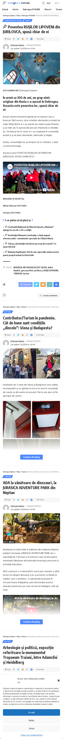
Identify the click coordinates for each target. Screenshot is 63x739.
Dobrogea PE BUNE (13, 20)
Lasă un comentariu (50, 295)
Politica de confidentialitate (31, 735)
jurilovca (38, 270)
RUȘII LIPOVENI (51, 270)
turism (26, 273)
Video (27, 20)
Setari (31, 728)
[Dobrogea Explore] (19, 3)
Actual (7, 312)
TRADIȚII (17, 273)
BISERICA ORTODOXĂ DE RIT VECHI (30, 267)
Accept (31, 712)
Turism (7, 476)
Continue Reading (31, 457)
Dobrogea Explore (17, 45)
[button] (58, 680)
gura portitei (27, 270)
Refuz (31, 720)
